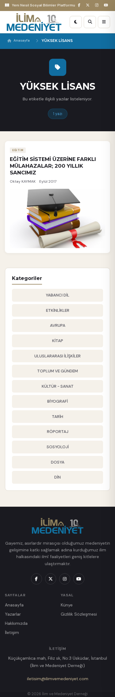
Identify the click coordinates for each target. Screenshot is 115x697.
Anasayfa (21, 40)
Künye (67, 605)
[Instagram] (97, 5)
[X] (88, 5)
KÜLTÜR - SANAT (58, 386)
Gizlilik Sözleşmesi (79, 614)
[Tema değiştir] (76, 22)
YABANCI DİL (57, 295)
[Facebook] (80, 5)
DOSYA (57, 462)
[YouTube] (107, 5)
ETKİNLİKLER (57, 310)
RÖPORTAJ (57, 431)
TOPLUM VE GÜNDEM (57, 371)
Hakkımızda (16, 623)
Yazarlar (13, 614)
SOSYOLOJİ (58, 446)
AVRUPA (57, 325)
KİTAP (57, 340)
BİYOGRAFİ (57, 401)
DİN (57, 477)
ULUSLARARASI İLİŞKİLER (57, 356)
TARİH (57, 416)
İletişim (12, 632)
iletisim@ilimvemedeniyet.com (57, 678)
